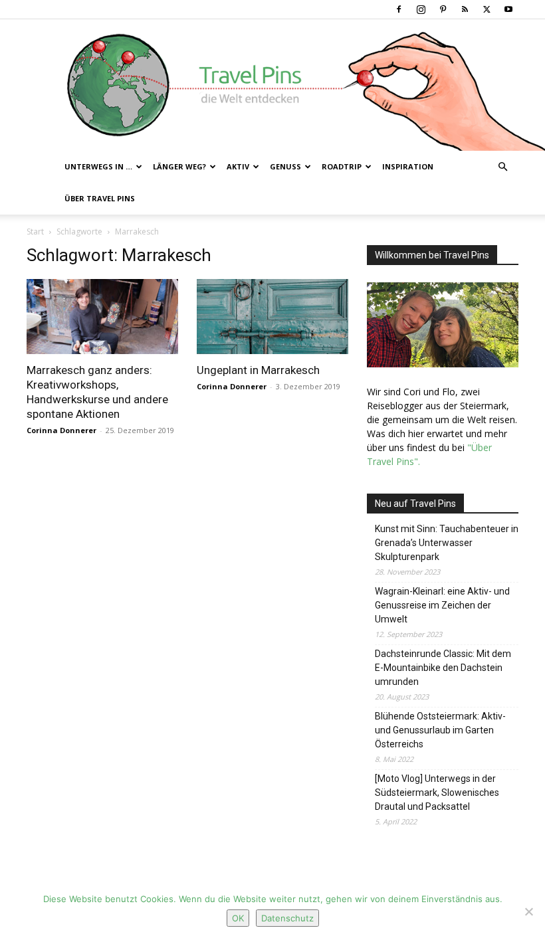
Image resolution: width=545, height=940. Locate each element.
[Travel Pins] (272, 85)
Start (35, 231)
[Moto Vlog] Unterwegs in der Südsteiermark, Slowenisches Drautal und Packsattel (437, 792)
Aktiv (238, 166)
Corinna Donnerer (61, 430)
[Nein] (528, 911)
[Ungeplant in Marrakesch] (272, 316)
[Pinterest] (443, 9)
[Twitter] (486, 9)
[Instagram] (421, 9)
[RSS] (465, 9)
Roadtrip (342, 166)
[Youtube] (508, 9)
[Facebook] (399, 9)
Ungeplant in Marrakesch (258, 370)
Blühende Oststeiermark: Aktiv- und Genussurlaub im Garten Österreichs (440, 730)
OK (238, 918)
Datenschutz (287, 918)
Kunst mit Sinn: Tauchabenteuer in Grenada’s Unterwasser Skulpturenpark (446, 542)
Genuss (285, 166)
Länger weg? (179, 166)
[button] (502, 167)
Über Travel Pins (99, 198)
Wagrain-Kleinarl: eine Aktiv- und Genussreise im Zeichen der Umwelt (442, 605)
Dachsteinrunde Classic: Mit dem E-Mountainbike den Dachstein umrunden (443, 667)
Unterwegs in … (98, 166)
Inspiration (407, 166)
